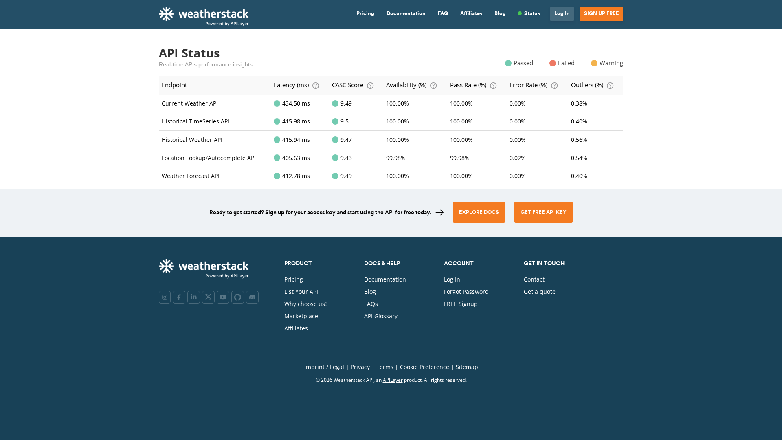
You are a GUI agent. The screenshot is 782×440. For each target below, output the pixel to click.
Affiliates (471, 13)
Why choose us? (305, 304)
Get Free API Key (544, 212)
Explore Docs (479, 212)
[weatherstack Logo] (206, 16)
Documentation (406, 13)
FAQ (443, 13)
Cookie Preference (424, 367)
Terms (384, 367)
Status (532, 13)
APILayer (393, 379)
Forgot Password (466, 291)
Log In (562, 13)
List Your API (301, 291)
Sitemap (467, 367)
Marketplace (301, 316)
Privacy (360, 367)
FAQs (371, 304)
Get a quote (540, 291)
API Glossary (381, 316)
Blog (500, 13)
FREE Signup (461, 304)
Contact (534, 279)
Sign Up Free (601, 13)
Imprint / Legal (324, 367)
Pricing (365, 13)
